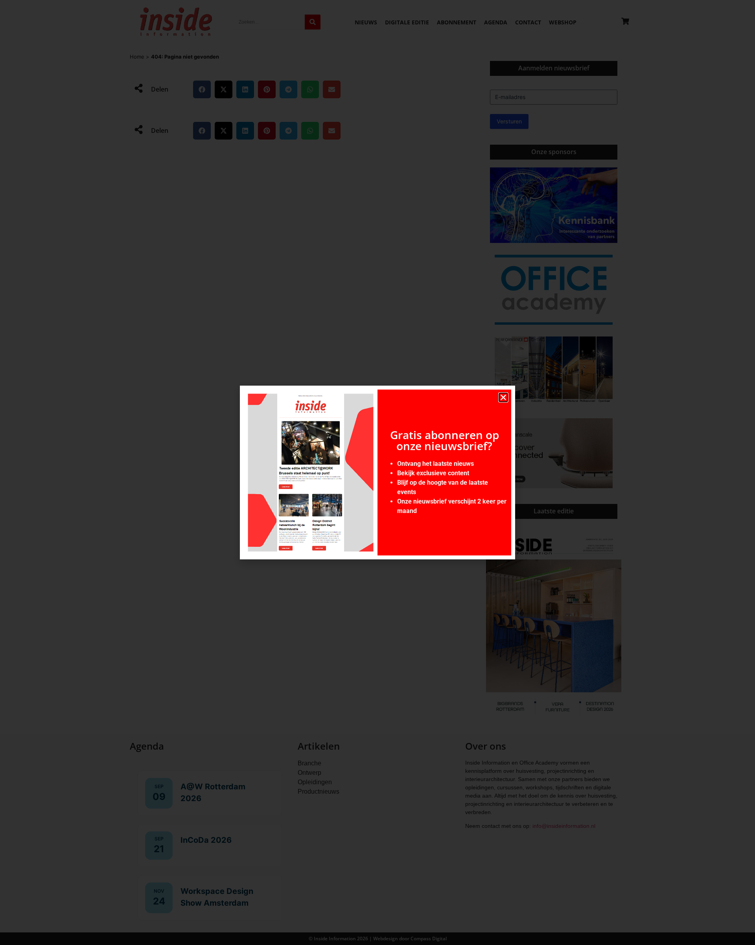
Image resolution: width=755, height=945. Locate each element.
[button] (503, 397)
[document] (377, 472)
